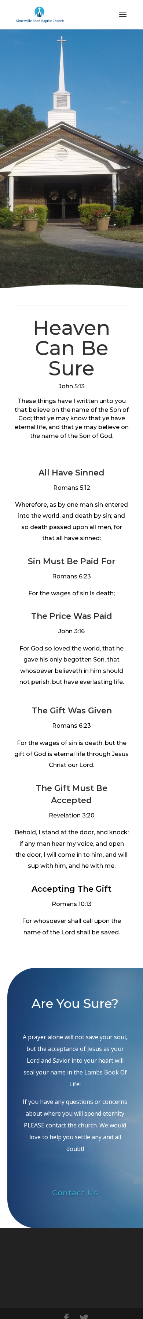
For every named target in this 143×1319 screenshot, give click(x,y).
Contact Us (75, 1192)
